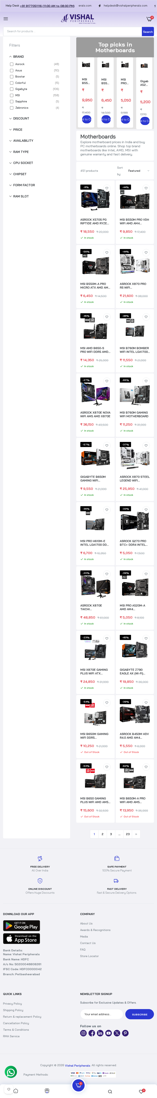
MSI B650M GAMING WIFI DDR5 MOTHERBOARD (94, 735)
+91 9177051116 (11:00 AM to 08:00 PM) (47, 6)
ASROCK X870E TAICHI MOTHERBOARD (91, 607)
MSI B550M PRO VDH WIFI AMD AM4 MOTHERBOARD (86, 81)
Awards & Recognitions (95, 930)
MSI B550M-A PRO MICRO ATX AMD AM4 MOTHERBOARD (105, 81)
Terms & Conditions (16, 1030)
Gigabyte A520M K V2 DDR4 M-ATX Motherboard (144, 83)
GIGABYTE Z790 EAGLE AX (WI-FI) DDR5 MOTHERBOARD (131, 671)
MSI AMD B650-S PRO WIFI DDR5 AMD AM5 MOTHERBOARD (94, 350)
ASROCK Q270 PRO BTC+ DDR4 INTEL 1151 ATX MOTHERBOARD (133, 543)
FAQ (82, 949)
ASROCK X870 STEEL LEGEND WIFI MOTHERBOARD (135, 478)
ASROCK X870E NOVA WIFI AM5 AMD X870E (95, 414)
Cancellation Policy (16, 1023)
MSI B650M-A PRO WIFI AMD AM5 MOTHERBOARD (132, 800)
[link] (107, 188)
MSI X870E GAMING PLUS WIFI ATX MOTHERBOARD (94, 671)
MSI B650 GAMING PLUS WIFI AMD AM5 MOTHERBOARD (94, 800)
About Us (86, 923)
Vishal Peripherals (77, 1065)
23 (128, 834)
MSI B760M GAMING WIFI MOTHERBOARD (134, 414)
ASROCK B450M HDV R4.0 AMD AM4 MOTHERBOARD (134, 735)
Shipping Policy (13, 1010)
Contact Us (88, 943)
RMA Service (11, 1036)
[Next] (136, 834)
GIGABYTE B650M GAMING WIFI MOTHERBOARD (93, 478)
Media (84, 936)
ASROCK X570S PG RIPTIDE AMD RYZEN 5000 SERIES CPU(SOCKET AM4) (94, 221)
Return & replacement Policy (22, 1016)
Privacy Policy (12, 1003)
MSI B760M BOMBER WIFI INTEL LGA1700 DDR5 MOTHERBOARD (134, 350)
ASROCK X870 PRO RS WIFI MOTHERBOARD (133, 285)
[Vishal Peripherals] (77, 19)
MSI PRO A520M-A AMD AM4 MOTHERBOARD (125, 81)
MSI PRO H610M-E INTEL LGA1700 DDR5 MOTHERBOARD (95, 543)
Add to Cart (86, 119)
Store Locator (89, 956)
